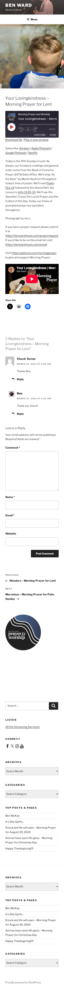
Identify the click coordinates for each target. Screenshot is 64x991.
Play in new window (36, 139)
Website (10, 533)
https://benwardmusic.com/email (26, 244)
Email (9, 515)
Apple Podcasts (41, 148)
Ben (19, 393)
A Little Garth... (14, 821)
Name (10, 497)
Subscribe (40, 134)
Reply (20, 379)
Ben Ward (18, 5)
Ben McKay (12, 815)
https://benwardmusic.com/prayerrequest (31, 235)
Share (53, 134)
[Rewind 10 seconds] (21, 129)
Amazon (24, 148)
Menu (34, 19)
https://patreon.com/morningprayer (34, 253)
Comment (12, 447)
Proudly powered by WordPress (23, 982)
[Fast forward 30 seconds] (38, 129)
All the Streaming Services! (22, 727)
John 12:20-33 (27, 192)
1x (28, 129)
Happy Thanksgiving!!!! (19, 848)
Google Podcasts (15, 152)
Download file (13, 139)
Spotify (33, 152)
